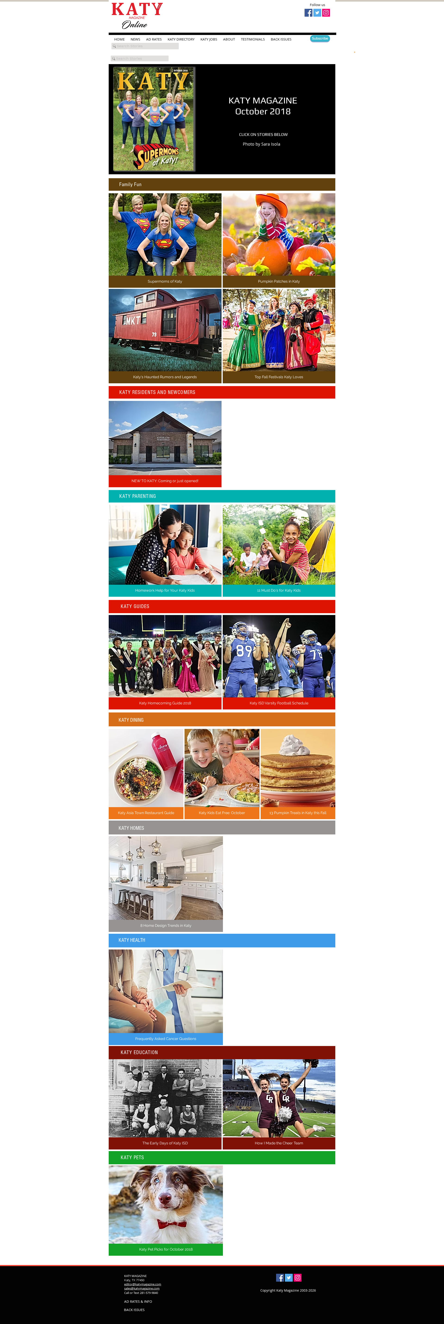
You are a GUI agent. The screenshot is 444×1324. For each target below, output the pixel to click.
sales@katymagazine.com (142, 1288)
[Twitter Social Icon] (317, 13)
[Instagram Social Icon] (326, 13)
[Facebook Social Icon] (308, 13)
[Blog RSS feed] (354, 52)
